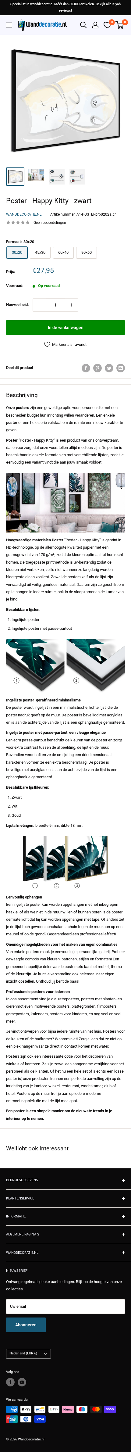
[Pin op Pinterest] (97, 368)
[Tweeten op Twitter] (109, 368)
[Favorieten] (107, 25)
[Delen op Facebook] (86, 368)
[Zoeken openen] (83, 25)
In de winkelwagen (65, 327)
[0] (120, 25)
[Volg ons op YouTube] (22, 1382)
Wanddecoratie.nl (23, 214)
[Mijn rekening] (95, 25)
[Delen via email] (120, 368)
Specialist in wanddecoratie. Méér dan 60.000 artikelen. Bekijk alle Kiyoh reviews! (65, 7)
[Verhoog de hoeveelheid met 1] (71, 305)
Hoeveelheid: (17, 304)
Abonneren (26, 1324)
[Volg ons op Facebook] (10, 1382)
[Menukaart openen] (9, 25)
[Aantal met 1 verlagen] (39, 305)
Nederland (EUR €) (23, 1353)
